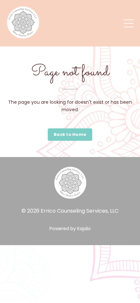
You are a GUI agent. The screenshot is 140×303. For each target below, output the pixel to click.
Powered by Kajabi (70, 228)
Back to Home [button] (70, 134)
